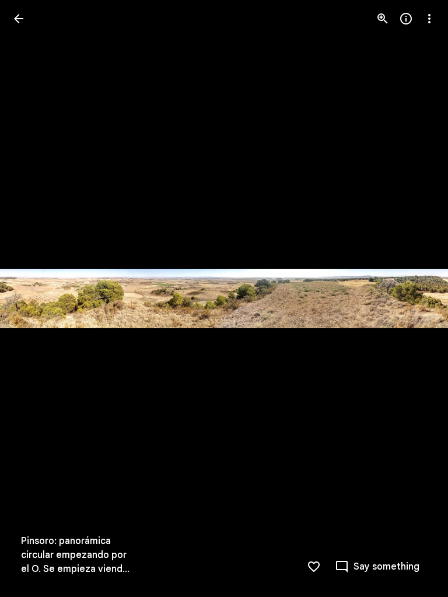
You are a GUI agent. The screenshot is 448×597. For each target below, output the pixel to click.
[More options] (429, 18)
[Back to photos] (19, 19)
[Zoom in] (382, 18)
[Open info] (406, 18)
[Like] (314, 567)
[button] (32, 298)
